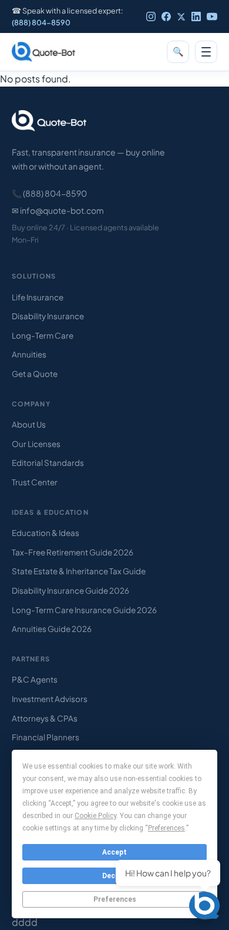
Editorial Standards (48, 463)
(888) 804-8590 (41, 22)
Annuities (29, 354)
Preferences (114, 899)
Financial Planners (45, 737)
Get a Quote (35, 374)
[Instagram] (151, 16)
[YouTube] (212, 16)
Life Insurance (37, 297)
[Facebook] (166, 16)
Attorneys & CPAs (45, 718)
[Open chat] (205, 906)
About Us (29, 424)
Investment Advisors (49, 699)
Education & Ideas (45, 533)
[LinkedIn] (196, 16)
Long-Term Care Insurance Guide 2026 (84, 610)
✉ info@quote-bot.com (58, 210)
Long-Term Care (42, 335)
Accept (114, 852)
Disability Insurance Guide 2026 (70, 590)
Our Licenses (36, 444)
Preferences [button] (166, 828)
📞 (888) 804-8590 (49, 193)
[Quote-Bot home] (43, 52)
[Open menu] (206, 52)
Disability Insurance (48, 316)
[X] (181, 16)
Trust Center (35, 482)
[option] (200, 920)
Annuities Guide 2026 (52, 629)
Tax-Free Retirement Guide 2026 (72, 552)
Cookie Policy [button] (95, 816)
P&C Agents (35, 679)
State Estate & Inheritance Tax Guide (79, 571)
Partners (31, 659)
